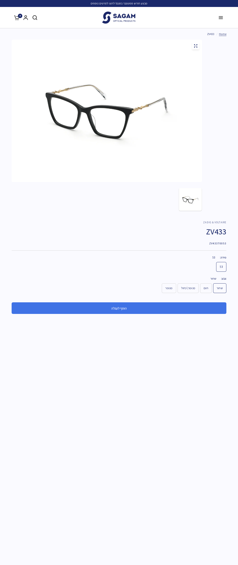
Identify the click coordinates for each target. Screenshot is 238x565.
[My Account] (25, 17)
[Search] (35, 17)
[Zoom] (195, 45)
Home (222, 34)
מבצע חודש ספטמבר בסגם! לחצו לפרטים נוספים (119, 3)
